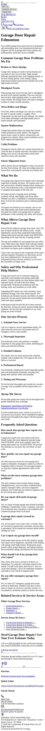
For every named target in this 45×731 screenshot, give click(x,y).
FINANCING (6, 12)
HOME (4, 4)
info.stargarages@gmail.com (12, 709)
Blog (31, 686)
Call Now (20, 25)
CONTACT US (7, 21)
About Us (5, 686)
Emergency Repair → (14, 613)
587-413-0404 (14, 29)
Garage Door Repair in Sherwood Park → (22, 627)
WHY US (5, 7)
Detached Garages (8, 676)
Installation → (11, 610)
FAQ (35, 686)
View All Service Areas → (16, 629)
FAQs (3, 19)
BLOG (4, 17)
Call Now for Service (9, 650)
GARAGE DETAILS (9, 9)
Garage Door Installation (25, 676)
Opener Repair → (13, 608)
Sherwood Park (23, 406)
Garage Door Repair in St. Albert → (20, 625)
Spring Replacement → (15, 606)
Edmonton (5, 406)
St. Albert (13, 406)
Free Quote (8, 25)
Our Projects (14, 686)
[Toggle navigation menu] (3, 28)
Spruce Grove (17, 408)
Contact (40, 686)
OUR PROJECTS (8, 14)
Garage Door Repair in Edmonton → (20, 622)
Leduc (25, 408)
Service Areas (24, 686)
